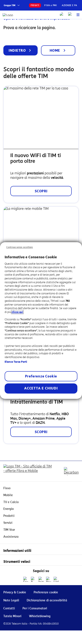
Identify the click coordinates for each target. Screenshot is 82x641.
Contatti (9, 608)
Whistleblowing (39, 616)
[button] (78, 14)
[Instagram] (41, 579)
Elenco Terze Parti (16, 361)
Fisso (7, 488)
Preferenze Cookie (41, 376)
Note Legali (11, 600)
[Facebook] (25, 579)
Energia (8, 509)
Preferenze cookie (46, 592)
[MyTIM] (70, 14)
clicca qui (17, 312)
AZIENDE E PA (69, 5)
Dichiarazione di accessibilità (47, 600)
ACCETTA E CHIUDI (41, 388)
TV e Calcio (11, 502)
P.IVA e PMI (50, 5)
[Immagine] (28, 471)
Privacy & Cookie (14, 592)
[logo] (8, 14)
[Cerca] (62, 14)
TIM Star (9, 530)
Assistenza (11, 537)
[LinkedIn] (56, 579)
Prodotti (9, 516)
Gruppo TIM (9, 5)
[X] (33, 579)
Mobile (8, 495)
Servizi (7, 523)
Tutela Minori (12, 616)
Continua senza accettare (19, 247)
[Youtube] (48, 579)
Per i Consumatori (34, 608)
